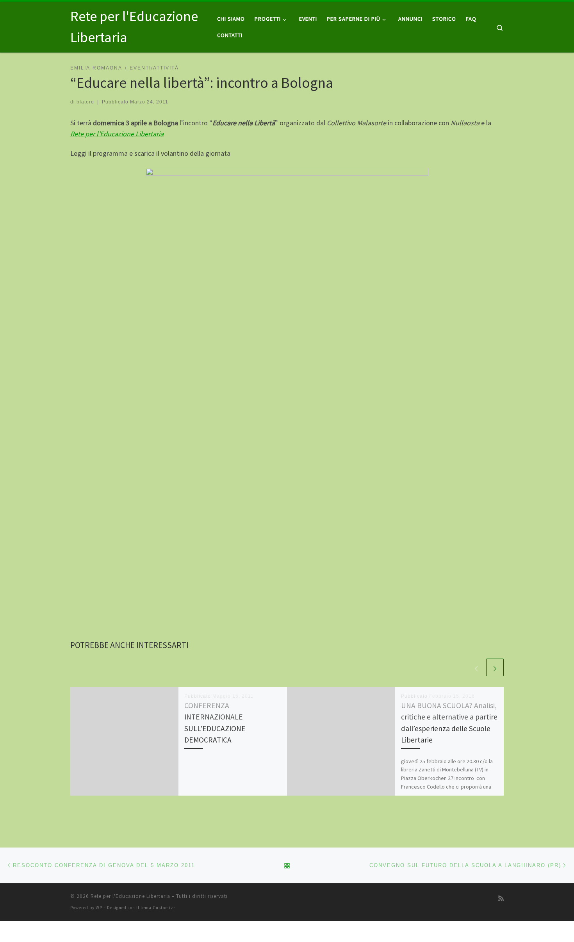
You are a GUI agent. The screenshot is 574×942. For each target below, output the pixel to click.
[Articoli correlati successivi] (495, 667)
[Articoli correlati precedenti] (476, 667)
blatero (85, 102)
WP (99, 907)
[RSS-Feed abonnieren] (501, 898)
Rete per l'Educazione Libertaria (130, 896)
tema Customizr (158, 907)
